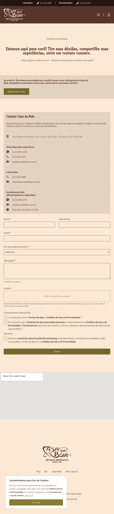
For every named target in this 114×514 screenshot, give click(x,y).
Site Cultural (71, 471)
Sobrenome (64, 219)
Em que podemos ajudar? (17, 246)
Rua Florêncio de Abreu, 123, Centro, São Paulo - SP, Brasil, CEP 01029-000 (47, 136)
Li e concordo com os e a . (45, 317)
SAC (46, 471)
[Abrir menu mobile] (98, 15)
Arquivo (7, 288)
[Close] (64, 477)
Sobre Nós (57, 471)
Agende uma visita (16, 91)
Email (7, 232)
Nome (7, 219)
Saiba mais (28, 495)
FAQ (38, 471)
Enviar (57, 351)
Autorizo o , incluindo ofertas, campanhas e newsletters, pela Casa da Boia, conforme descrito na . (56, 340)
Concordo (36, 502)
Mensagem (10, 260)
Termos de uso (70, 498)
